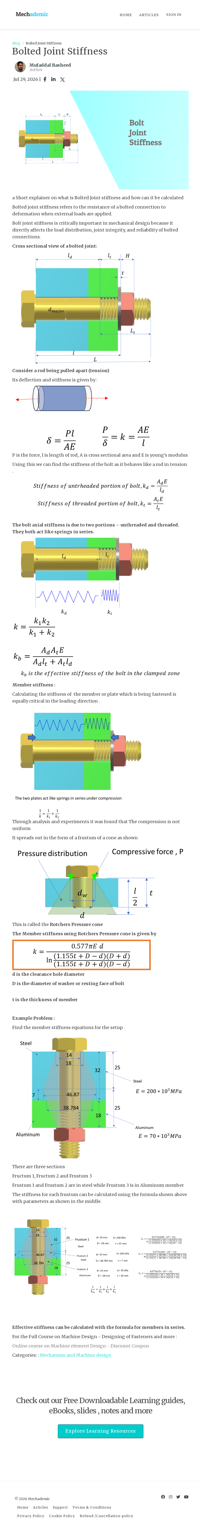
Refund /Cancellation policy (106, 1516)
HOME (126, 15)
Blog (16, 43)
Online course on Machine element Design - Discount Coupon (81, 1346)
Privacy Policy (30, 1516)
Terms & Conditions (92, 1507)
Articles (40, 1507)
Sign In (173, 14)
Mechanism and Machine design (75, 1355)
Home (22, 1507)
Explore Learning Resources (100, 1431)
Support (60, 1507)
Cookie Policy (62, 1516)
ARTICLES (149, 15)
